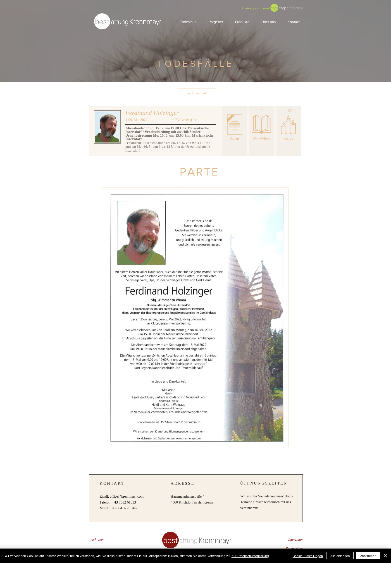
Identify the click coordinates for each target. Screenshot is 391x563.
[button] (215, 22)
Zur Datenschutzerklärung (250, 555)
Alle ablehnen (340, 555)
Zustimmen (368, 555)
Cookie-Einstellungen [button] (308, 555)
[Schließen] (385, 555)
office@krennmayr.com (126, 496)
